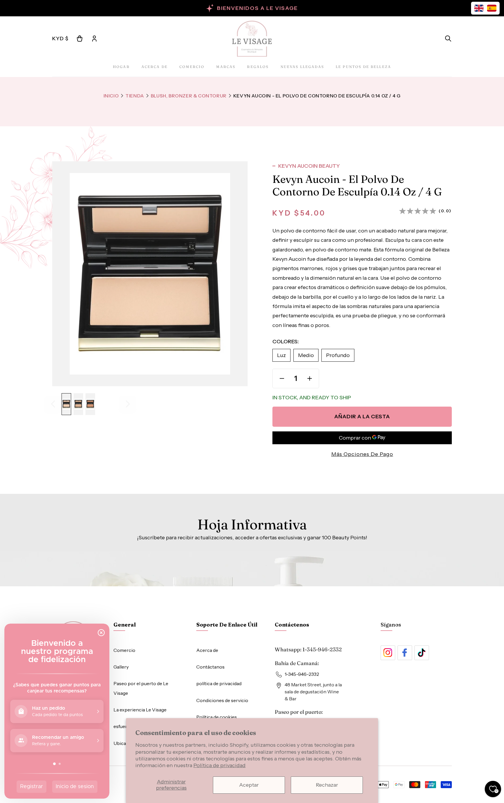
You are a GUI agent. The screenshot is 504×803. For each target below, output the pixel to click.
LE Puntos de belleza (363, 66)
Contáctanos (210, 667)
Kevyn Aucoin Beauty (309, 166)
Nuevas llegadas (302, 66)
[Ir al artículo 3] (90, 404)
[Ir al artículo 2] (78, 404)
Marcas (225, 66)
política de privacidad (219, 683)
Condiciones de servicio (222, 700)
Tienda (134, 96)
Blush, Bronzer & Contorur (189, 96)
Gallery (121, 667)
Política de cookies (216, 717)
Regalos (258, 66)
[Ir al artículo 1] (66, 404)
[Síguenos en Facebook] (405, 652)
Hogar (121, 66)
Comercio (191, 66)
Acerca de (154, 66)
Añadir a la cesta (362, 416)
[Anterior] (53, 404)
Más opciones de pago (362, 454)
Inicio (111, 96)
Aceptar (249, 785)
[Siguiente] (127, 404)
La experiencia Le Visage (140, 710)
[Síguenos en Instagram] (388, 652)
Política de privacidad (219, 765)
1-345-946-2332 (322, 649)
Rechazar (327, 785)
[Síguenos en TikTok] (421, 652)
